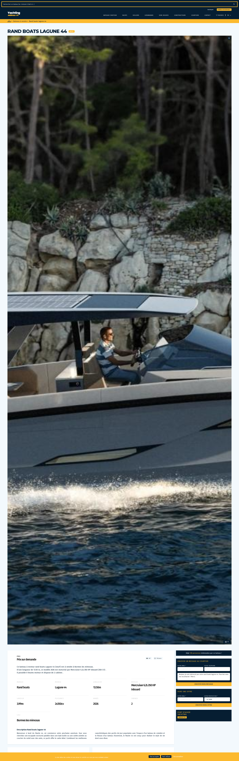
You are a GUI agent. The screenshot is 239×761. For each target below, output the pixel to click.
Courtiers (195, 15)
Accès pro (210, 9)
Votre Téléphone (209, 665)
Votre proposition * (211, 696)
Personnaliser (178, 756)
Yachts (124, 15)
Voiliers (136, 15)
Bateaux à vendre (20, 21)
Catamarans (149, 15)
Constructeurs (180, 15)
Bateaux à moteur (110, 15)
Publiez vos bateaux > (224, 9)
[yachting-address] (13, 13)
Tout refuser (166, 756)
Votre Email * (181, 665)
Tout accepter (154, 756)
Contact (208, 15)
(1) (228, 641)
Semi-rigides (164, 15)
